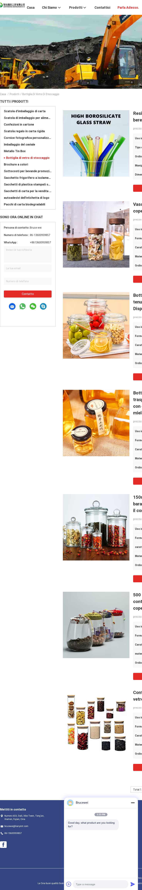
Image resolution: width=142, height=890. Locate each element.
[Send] (133, 884)
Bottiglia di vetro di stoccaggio (28, 158)
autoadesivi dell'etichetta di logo (26, 198)
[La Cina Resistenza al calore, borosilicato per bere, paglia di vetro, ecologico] (96, 143)
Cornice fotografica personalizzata (28, 138)
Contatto (28, 294)
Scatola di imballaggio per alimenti (28, 118)
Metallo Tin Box (15, 151)
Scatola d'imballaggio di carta (24, 111)
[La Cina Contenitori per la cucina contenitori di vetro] (96, 722)
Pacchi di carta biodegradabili (24, 204)
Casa (3, 94)
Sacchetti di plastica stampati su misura (28, 184)
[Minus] (133, 803)
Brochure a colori (16, 164)
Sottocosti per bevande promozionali (28, 171)
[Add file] (68, 884)
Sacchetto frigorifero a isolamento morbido (28, 178)
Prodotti (14, 94)
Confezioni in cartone (19, 124)
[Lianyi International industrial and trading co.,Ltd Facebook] (3, 844)
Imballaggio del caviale (19, 144)
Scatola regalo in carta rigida (24, 131)
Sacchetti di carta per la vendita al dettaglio (28, 191)
